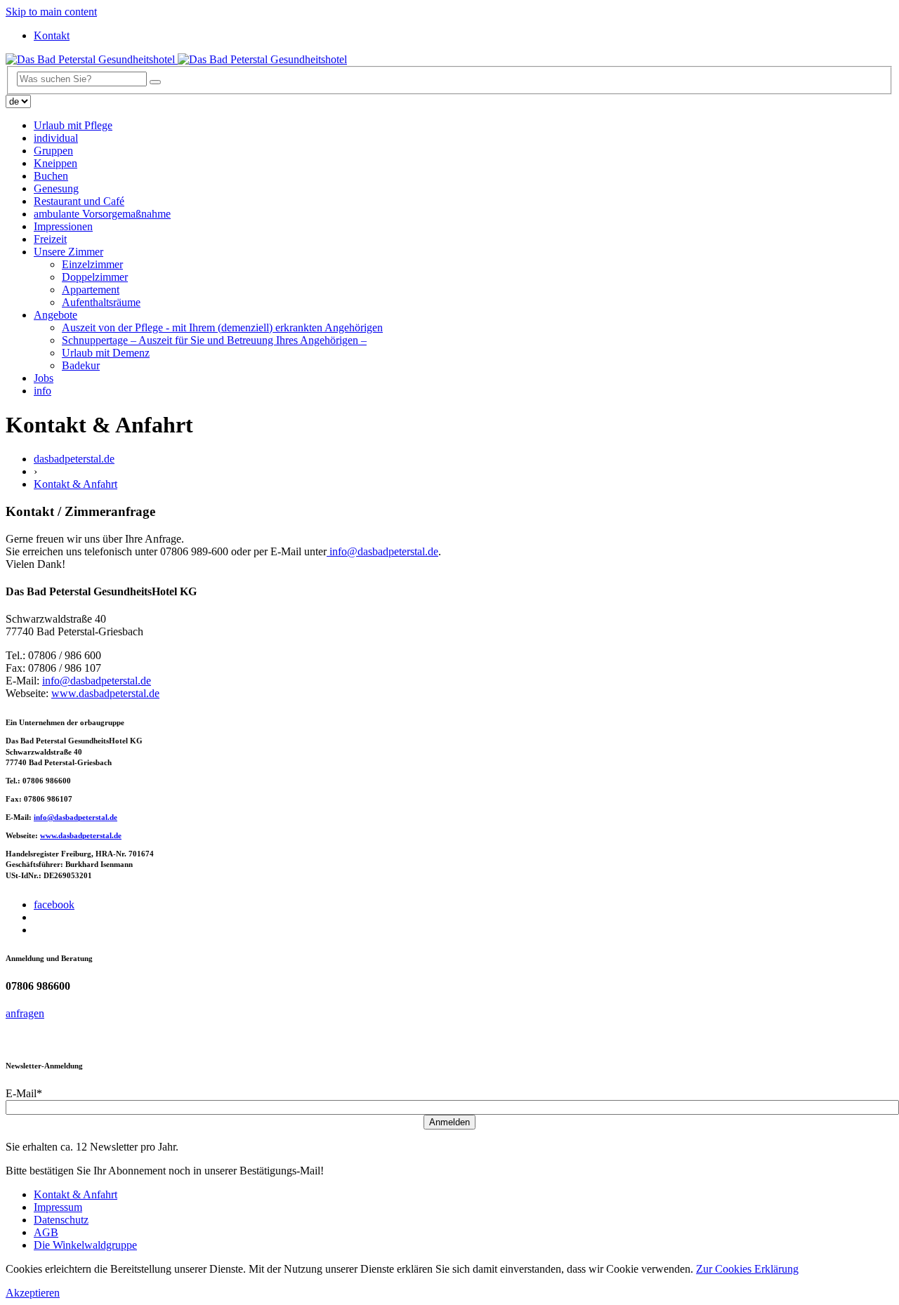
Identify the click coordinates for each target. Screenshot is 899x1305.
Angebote (55, 315)
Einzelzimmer (92, 264)
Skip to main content (51, 12)
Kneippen (55, 163)
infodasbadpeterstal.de (382, 551)
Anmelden (449, 1122)
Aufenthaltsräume (101, 302)
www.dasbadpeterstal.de (105, 693)
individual (56, 138)
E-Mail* (24, 1093)
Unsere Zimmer (68, 252)
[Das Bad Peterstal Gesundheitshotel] (176, 59)
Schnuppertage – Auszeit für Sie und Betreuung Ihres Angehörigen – (214, 340)
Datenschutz (61, 1220)
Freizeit (50, 239)
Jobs (43, 378)
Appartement (90, 290)
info (42, 391)
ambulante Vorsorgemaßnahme (102, 214)
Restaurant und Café (79, 201)
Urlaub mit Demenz (106, 353)
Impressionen (63, 226)
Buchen (51, 176)
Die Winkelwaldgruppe (85, 1245)
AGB (46, 1232)
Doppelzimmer (95, 277)
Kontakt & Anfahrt (75, 484)
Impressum (58, 1207)
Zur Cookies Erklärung (747, 1269)
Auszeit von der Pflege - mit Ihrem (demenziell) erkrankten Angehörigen (222, 327)
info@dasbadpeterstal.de (96, 681)
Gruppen (53, 151)
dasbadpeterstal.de (74, 459)
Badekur (81, 365)
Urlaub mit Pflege (73, 125)
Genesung (56, 188)
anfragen (25, 1013)
